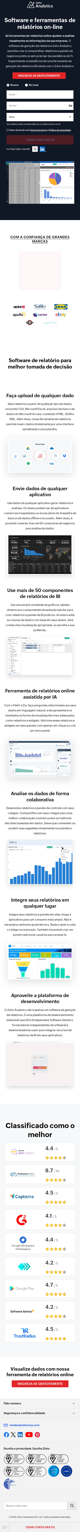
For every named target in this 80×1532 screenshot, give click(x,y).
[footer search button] (71, 1506)
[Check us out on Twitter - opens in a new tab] (13, 1434)
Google (35, 149)
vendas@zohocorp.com (24, 1425)
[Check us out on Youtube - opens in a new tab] (29, 1434)
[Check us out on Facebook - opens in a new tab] (6, 1434)
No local (33, 85)
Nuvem (14, 85)
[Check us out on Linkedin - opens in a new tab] (20, 1434)
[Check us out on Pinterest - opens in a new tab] (37, 1434)
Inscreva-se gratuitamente (39, 75)
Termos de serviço (38, 130)
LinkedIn (43, 149)
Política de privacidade (60, 130)
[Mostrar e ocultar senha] (70, 106)
